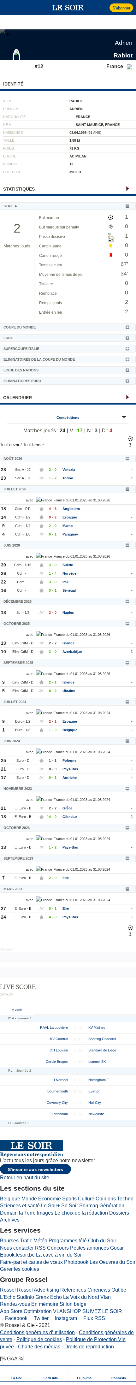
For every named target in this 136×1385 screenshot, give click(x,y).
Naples (68, 612)
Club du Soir (102, 1240)
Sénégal (69, 590)
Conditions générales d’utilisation (37, 1332)
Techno (125, 1198)
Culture (86, 1198)
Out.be (118, 1290)
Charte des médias (39, 1346)
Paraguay (70, 534)
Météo (40, 1240)
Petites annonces (89, 1248)
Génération (111, 1205)
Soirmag (88, 1205)
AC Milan (77, 156)
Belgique (69, 730)
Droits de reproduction (89, 1346)
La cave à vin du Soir (59, 1255)
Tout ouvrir (9, 444)
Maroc (67, 526)
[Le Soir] (68, 7)
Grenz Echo (48, 1297)
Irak (65, 582)
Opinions (106, 1198)
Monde (29, 1198)
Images (45, 1213)
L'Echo (7, 1297)
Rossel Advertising (38, 1290)
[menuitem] (17, 1373)
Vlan (105, 1297)
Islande (68, 643)
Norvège (69, 573)
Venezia (68, 469)
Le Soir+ (50, 1205)
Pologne (69, 760)
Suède (67, 565)
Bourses (9, 1240)
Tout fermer (33, 444)
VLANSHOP (67, 1311)
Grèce (67, 808)
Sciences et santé (20, 1205)
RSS (40, 1248)
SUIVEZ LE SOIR (102, 1311)
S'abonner (121, 8)
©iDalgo (6, 949)
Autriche (69, 777)
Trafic (26, 1240)
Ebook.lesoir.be (17, 1255)
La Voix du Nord (81, 1297)
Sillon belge (73, 1304)
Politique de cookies (39, 1339)
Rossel (8, 1290)
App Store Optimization (26, 1311)
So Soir (69, 1205)
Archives (10, 1219)
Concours (58, 1248)
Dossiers (119, 1213)
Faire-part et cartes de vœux (31, 1262)
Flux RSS (93, 1318)
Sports (69, 1198)
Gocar (117, 1248)
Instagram (65, 1318)
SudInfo (25, 1297)
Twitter (41, 1318)
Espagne (69, 517)
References (73, 1290)
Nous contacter (17, 1248)
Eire (65, 878)
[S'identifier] (104, 7)
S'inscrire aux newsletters (35, 1169)
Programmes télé (68, 1240)
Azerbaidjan (72, 652)
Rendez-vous (15, 1304)
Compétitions (67, 417)
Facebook (15, 1318)
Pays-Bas (70, 769)
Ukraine (68, 691)
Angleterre (71, 509)
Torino (67, 478)
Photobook (76, 1262)
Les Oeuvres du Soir (112, 1262)
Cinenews (98, 1290)
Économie (49, 1198)
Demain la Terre (18, 1213)
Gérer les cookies (19, 1269)
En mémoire (44, 1304)
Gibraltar (69, 817)
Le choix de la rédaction (81, 1213)
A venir (17, 1009)
